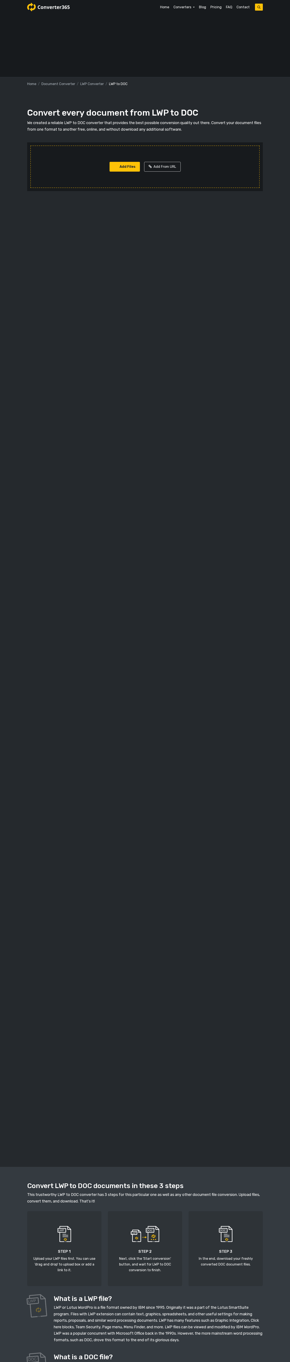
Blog (202, 7)
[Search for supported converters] (259, 7)
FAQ (229, 7)
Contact (243, 7)
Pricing (216, 7)
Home (164, 7)
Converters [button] (182, 7)
